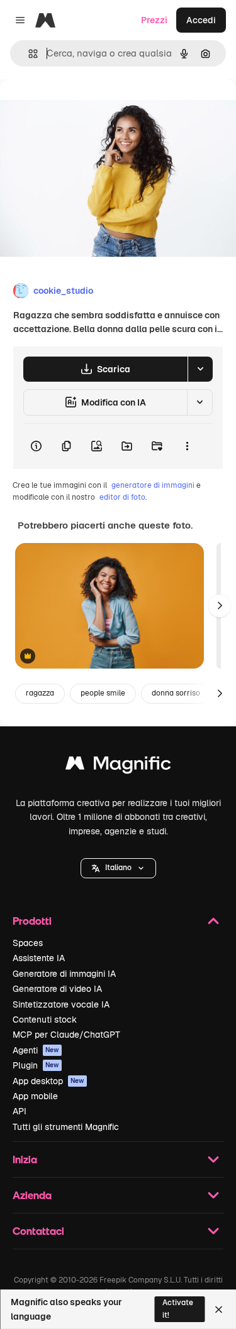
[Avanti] (219, 606)
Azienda (32, 1195)
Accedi (201, 20)
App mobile (35, 1096)
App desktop (48, 1081)
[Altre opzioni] (186, 446)
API (19, 1111)
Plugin (36, 1065)
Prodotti (32, 920)
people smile (103, 693)
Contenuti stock (45, 1019)
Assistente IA (39, 958)
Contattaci (38, 1230)
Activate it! (177, 1309)
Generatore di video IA (57, 988)
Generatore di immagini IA (64, 973)
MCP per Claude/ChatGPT (66, 1034)
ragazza (40, 693)
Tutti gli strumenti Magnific (66, 1127)
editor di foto (122, 497)
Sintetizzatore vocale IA (61, 1004)
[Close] (218, 1309)
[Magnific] (118, 766)
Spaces (28, 943)
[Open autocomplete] (28, 53)
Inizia (25, 1159)
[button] (118, 868)
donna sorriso (176, 693)
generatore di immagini (152, 485)
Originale (83, 108)
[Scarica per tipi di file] (200, 369)
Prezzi (154, 20)
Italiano (118, 868)
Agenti (36, 1050)
